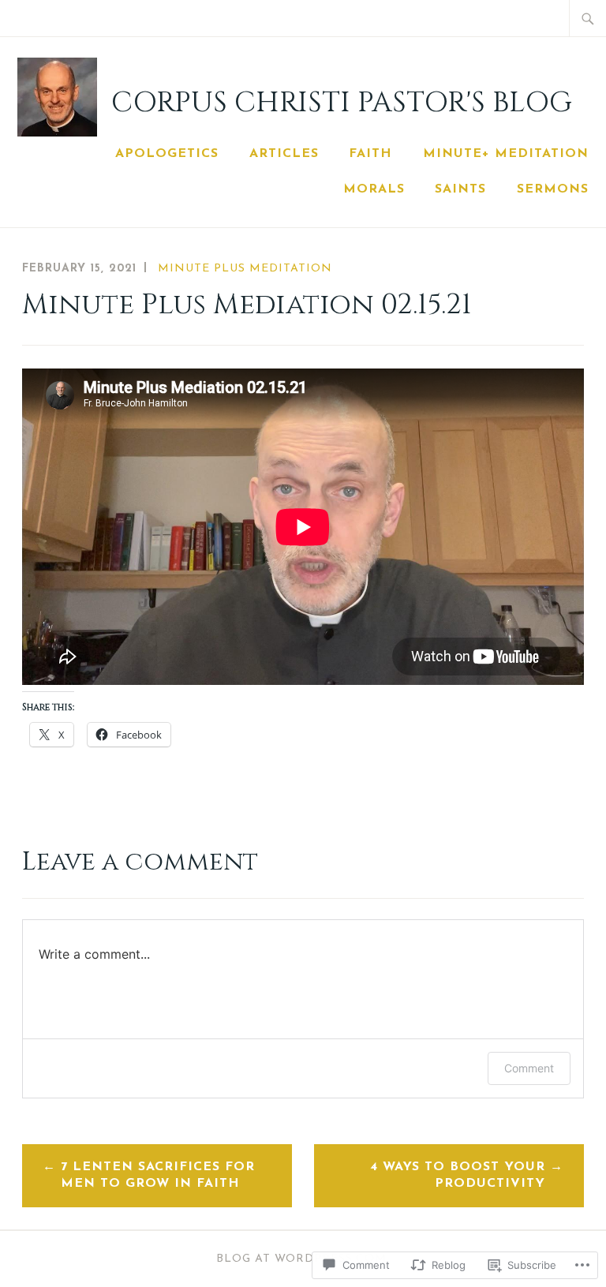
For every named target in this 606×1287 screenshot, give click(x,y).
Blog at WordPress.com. (303, 1259)
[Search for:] (588, 18)
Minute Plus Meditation (245, 269)
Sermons (553, 189)
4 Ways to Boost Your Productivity (457, 1175)
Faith (370, 154)
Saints (460, 189)
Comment (529, 1068)
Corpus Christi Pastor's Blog (341, 103)
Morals (374, 189)
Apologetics (167, 154)
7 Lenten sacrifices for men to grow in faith (158, 1175)
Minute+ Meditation (506, 154)
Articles (284, 154)
